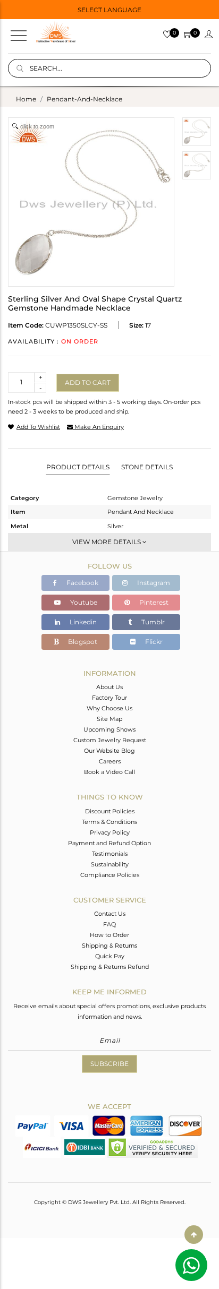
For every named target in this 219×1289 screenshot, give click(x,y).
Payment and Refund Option (109, 843)
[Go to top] (193, 1234)
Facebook (81, 583)
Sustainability (110, 864)
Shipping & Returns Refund (110, 966)
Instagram (153, 583)
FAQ (109, 924)
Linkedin (82, 622)
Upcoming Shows (109, 729)
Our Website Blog (109, 750)
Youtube (83, 602)
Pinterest (153, 602)
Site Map (109, 719)
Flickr (153, 642)
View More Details (107, 542)
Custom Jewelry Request (109, 740)
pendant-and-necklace (84, 99)
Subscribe (109, 1064)
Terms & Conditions (109, 822)
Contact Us (109, 913)
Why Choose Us (109, 708)
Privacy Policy (110, 832)
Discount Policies (109, 811)
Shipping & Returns (109, 945)
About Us (109, 687)
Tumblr (152, 622)
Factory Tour (109, 697)
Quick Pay (109, 956)
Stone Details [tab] (147, 467)
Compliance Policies (109, 875)
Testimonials (110, 853)
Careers (110, 761)
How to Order (109, 935)
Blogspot (81, 642)
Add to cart (88, 382)
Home (26, 99)
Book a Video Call (109, 772)
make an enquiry (98, 427)
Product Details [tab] (78, 467)
